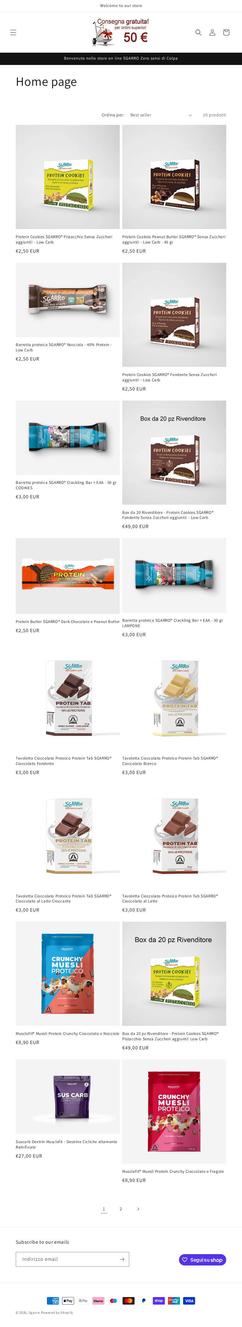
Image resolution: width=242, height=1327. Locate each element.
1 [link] (104, 1209)
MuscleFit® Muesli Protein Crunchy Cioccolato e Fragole (173, 1171)
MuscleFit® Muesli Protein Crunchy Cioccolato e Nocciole (67, 1033)
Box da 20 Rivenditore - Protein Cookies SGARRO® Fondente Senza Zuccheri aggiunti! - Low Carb (167, 515)
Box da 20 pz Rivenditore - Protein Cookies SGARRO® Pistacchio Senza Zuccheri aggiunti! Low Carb (170, 1036)
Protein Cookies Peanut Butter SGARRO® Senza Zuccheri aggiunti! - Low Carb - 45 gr (173, 239)
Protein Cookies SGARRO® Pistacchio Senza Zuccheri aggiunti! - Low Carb (64, 239)
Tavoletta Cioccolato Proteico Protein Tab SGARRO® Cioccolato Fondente (63, 761)
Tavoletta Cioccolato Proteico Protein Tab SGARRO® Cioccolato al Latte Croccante (63, 899)
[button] (13, 32)
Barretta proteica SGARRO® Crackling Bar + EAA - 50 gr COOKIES (66, 485)
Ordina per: (113, 115)
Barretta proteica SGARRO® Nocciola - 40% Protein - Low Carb (64, 347)
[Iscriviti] (122, 1259)
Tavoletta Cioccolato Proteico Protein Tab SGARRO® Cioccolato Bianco (170, 761)
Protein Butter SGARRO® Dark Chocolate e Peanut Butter (68, 621)
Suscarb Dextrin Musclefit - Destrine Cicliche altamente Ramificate (66, 1144)
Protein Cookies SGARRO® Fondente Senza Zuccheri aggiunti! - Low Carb (169, 377)
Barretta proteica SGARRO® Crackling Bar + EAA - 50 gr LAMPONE (172, 623)
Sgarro (34, 1312)
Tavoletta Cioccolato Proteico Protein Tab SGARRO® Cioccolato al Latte (170, 899)
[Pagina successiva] (138, 1209)
